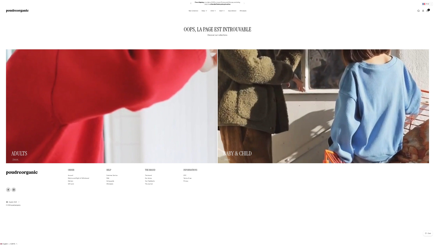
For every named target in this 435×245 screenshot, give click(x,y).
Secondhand (232, 11)
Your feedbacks (150, 181)
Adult (221, 11)
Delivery (70, 181)
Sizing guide (110, 181)
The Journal (149, 184)
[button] (244, 3)
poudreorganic (15, 205)
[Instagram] (13, 189)
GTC (185, 175)
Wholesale (243, 11)
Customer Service (111, 175)
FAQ (107, 178)
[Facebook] (8, 189)
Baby (203, 11)
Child (212, 11)
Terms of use (187, 178)
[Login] (423, 10)
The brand (148, 175)
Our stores (148, 178)
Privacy (186, 181)
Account (70, 175)
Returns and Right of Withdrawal (78, 178)
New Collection (193, 11)
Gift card (71, 184)
